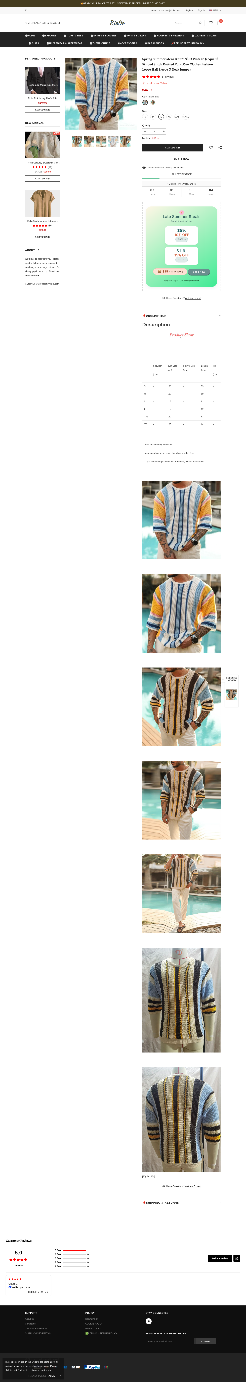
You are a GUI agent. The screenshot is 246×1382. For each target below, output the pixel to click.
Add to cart (43, 109)
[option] (101, 94)
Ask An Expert (193, 298)
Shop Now (199, 271)
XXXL (186, 117)
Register (189, 10)
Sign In (201, 10)
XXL (177, 117)
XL (169, 117)
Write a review (220, 1258)
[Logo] (117, 23)
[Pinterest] (27, 10)
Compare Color (127, 124)
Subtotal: (146, 138)
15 (148, 167)
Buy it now (181, 158)
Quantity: (146, 125)
